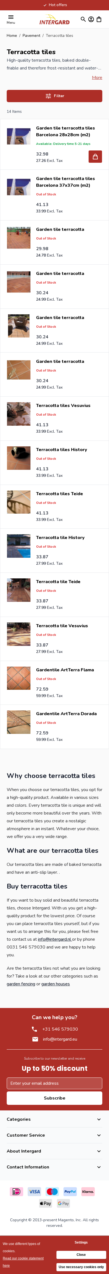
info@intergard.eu (60, 1039)
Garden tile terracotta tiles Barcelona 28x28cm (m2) (65, 131)
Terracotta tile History (60, 538)
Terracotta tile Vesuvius (62, 626)
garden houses (55, 984)
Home (12, 35)
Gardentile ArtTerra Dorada (66, 714)
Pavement (31, 35)
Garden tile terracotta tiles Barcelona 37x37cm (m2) (65, 182)
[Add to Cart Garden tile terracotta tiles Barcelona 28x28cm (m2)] (95, 156)
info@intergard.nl (55, 939)
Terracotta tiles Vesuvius (63, 406)
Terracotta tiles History (61, 450)
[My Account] (91, 19)
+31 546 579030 (60, 1029)
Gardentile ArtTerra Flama (65, 670)
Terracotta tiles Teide (59, 494)
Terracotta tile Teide (58, 582)
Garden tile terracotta (60, 229)
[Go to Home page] (54, 19)
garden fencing (21, 984)
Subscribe (54, 1098)
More (97, 78)
